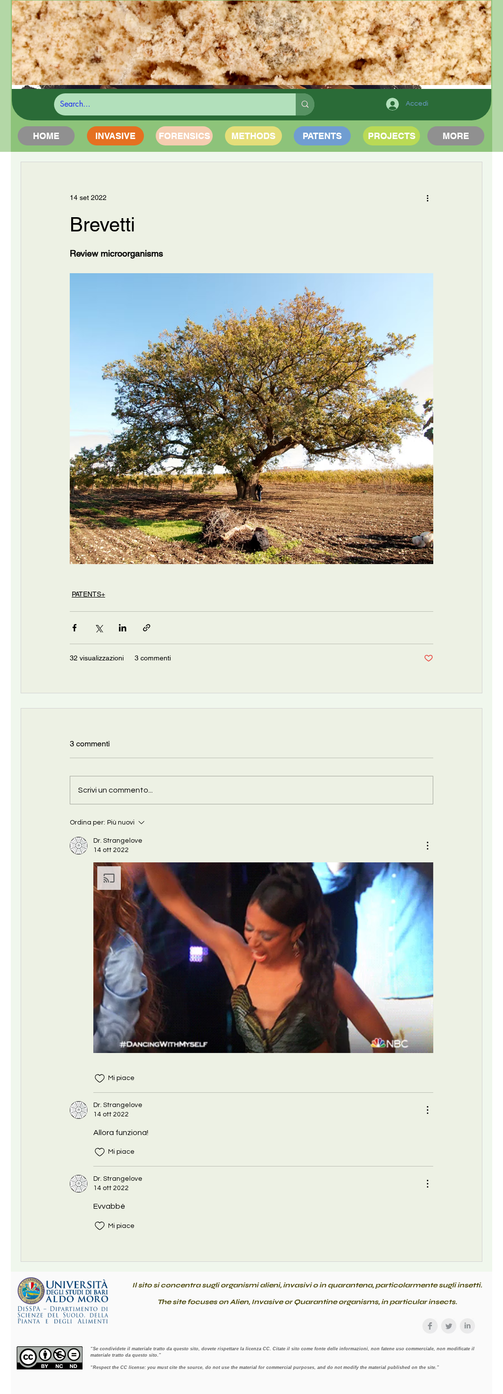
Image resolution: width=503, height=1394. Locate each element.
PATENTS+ (88, 594)
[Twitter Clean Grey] (448, 1326)
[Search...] (305, 104)
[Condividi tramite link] (146, 627)
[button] (263, 957)
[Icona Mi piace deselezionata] (99, 1078)
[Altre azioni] (427, 197)
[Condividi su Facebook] (74, 627)
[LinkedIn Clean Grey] (467, 1326)
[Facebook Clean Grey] (430, 1326)
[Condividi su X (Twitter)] (98, 627)
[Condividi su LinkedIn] (122, 627)
